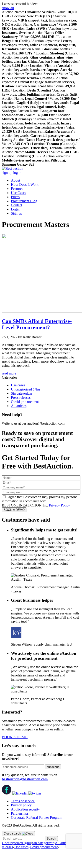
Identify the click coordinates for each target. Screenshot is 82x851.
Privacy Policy (59, 505)
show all (8, 8)
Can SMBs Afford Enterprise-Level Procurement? (37, 324)
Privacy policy (21, 805)
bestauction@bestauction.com (25, 779)
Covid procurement (25, 402)
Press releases (21, 397)
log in (17, 173)
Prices (15, 197)
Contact (16, 205)
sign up (7, 173)
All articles (18, 406)
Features (17, 189)
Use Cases (18, 193)
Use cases (18, 385)
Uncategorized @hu (25, 389)
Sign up (16, 213)
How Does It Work (24, 184)
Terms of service (23, 801)
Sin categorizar (21, 393)
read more (9, 373)
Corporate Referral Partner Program (36, 817)
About (15, 180)
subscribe (53, 767)
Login (15, 209)
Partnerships (19, 813)
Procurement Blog (24, 201)
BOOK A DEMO (14, 510)
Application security (25, 809)
